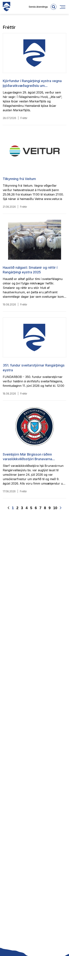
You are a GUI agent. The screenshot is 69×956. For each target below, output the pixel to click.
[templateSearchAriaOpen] (53, 7)
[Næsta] (61, 508)
